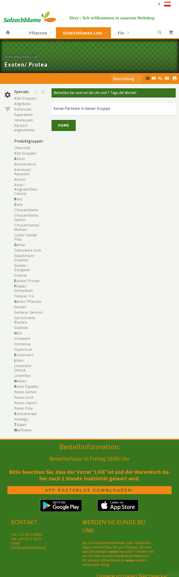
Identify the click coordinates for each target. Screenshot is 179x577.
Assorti (20, 179)
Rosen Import (25, 403)
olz (18, 333)
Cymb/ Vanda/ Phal (26, 237)
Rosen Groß (23, 397)
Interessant (23, 120)
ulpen (20, 424)
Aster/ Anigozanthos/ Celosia (26, 189)
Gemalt (20, 307)
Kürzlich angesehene (24, 127)
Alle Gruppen (25, 98)
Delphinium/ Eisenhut (24, 258)
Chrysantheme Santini (26, 217)
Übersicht (22, 148)
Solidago (21, 419)
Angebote (22, 104)
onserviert (23, 355)
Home (63, 125)
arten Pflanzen (27, 301)
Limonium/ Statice (23, 368)
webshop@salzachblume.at (127, 556)
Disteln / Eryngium (22, 267)
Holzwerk (22, 338)
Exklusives (22, 109)
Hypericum (23, 349)
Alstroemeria (25, 164)
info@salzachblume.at (28, 547)
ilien (18, 360)
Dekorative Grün (27, 250)
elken (20, 381)
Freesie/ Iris (24, 296)
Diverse (20, 275)
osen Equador (26, 386)
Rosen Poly (23, 408)
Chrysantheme (26, 210)
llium (19, 159)
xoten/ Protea (26, 281)
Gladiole (21, 327)
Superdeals (23, 114)
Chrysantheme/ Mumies (27, 227)
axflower (23, 430)
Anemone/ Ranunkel (22, 171)
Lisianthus (22, 375)
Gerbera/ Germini (28, 312)
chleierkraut (25, 414)
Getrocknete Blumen (24, 320)
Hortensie (22, 344)
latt (18, 199)
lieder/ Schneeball (23, 288)
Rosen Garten (25, 392)
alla (18, 204)
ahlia (19, 245)
